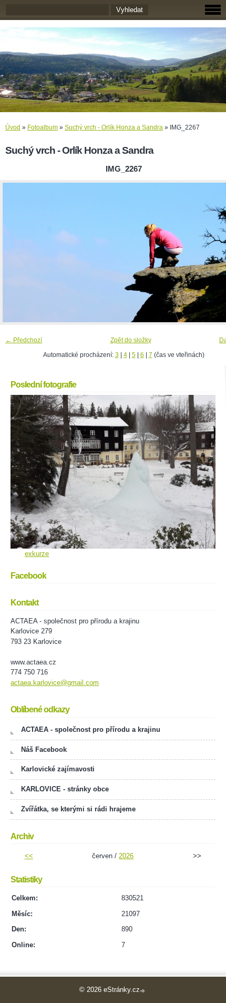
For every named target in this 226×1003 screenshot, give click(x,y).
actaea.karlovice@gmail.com (55, 683)
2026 (126, 856)
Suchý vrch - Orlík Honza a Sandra (114, 127)
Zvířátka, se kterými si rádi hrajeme (78, 809)
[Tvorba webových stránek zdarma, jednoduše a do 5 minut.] (143, 990)
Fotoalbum (42, 127)
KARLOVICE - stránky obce (65, 789)
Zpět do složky (130, 340)
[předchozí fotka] (17, 252)
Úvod (12, 127)
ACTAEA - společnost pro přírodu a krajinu (90, 729)
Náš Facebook (44, 749)
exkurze (37, 554)
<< (29, 856)
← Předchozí (23, 340)
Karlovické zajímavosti (58, 769)
